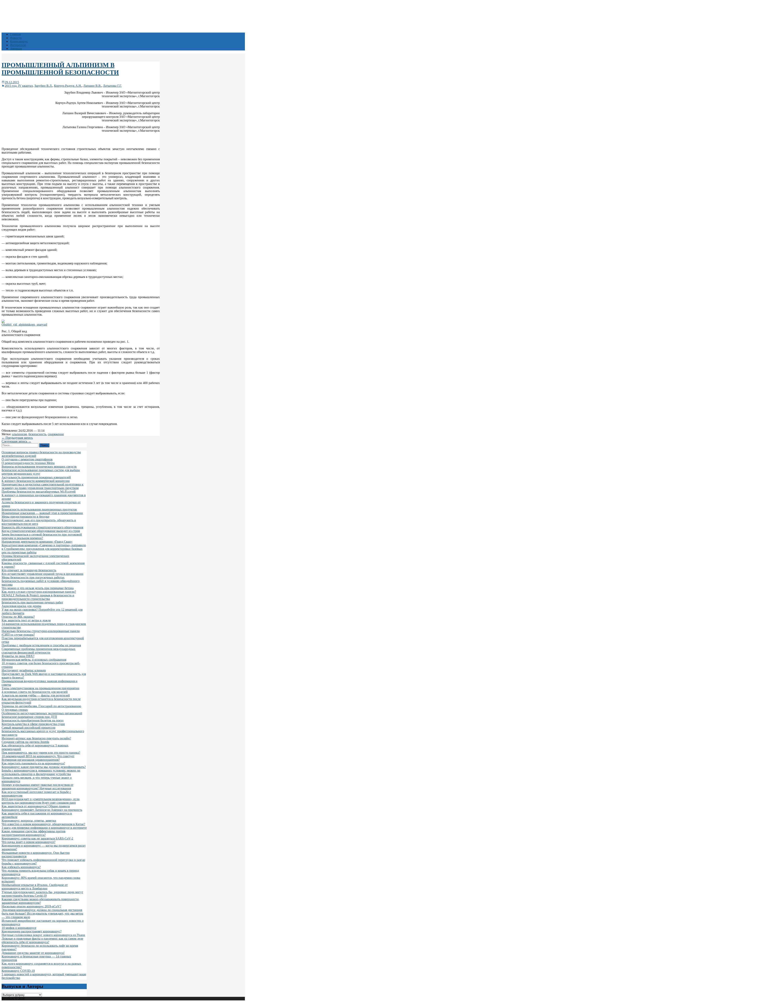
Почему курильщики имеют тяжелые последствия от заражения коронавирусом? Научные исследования (37, 786)
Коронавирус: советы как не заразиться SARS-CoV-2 (37, 838)
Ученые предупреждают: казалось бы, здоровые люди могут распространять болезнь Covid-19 (42, 893)
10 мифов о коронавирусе (19, 927)
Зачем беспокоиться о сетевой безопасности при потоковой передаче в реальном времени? (42, 536)
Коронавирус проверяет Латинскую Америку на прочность (42, 809)
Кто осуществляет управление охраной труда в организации (42, 573)
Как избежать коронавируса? (21, 867)
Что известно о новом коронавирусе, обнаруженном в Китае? (43, 824)
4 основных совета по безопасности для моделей (35, 691)
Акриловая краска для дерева (21, 606)
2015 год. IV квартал (19, 85)
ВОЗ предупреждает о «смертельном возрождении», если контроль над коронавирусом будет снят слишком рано (41, 800)
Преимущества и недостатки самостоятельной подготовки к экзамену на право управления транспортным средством (42, 486)
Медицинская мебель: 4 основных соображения (34, 659)
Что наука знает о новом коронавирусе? (28, 842)
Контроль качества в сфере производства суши (33, 724)
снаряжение (56, 434)
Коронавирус (19, 41)
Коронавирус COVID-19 (18, 970)
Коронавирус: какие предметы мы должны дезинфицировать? (44, 767)
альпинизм (19, 434)
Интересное (18, 45)
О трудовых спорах (15, 709)
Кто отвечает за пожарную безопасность (29, 570)
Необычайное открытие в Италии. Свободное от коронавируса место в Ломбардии (35, 886)
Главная (15, 34)
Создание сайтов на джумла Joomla (25, 742)
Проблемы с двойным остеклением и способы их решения (41, 645)
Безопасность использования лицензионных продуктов (39, 509)
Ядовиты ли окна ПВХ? (18, 656)
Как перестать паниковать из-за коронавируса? (33, 763)
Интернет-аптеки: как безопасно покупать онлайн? (36, 738)
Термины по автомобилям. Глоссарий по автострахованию (41, 706)
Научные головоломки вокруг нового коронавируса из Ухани (43, 935)
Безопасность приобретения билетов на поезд (33, 720)
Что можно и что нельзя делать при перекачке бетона (38, 588)
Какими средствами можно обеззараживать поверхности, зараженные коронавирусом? (40, 901)
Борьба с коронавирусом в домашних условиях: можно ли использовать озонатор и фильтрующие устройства (41, 772)
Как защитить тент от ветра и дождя (26, 620)
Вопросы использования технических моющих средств (39, 466)
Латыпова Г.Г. (112, 85)
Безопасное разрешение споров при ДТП (29, 717)
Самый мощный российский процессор (28, 727)
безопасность (37, 434)
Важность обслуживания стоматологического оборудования (42, 527)
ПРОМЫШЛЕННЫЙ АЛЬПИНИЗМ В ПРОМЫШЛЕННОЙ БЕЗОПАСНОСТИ (60, 68)
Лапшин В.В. (92, 85)
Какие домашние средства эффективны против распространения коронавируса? (33, 833)
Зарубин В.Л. (43, 85)
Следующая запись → (16, 441)
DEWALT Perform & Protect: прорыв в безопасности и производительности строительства (38, 597)
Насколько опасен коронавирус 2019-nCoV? (31, 906)
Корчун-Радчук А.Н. (68, 85)
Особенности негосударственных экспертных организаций (42, 713)
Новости (16, 38)
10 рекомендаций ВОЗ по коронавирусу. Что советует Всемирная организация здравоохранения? (38, 757)
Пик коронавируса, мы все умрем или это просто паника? (41, 752)
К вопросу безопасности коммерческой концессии (36, 481)
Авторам (16, 48)
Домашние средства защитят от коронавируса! (33, 953)
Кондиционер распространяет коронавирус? (32, 931)
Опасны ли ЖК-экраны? (18, 616)
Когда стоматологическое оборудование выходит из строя (41, 531)
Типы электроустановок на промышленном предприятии (40, 688)
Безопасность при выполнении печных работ (32, 602)
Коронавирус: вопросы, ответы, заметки (29, 820)
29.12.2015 (12, 82)
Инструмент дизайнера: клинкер (24, 670)
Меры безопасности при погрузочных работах (33, 577)
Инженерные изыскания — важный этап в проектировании (42, 513)
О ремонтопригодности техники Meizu (28, 463)
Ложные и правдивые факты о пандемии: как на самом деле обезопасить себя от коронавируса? (42, 940)
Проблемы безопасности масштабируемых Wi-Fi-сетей (39, 491)
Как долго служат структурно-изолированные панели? (39, 591)
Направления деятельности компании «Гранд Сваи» (37, 541)
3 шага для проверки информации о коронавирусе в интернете (44, 827)
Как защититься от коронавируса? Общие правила (36, 806)
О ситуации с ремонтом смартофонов (27, 459)
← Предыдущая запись (17, 437)
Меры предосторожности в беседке (25, 516)
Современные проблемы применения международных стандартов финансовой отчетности (38, 650)
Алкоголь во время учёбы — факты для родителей (36, 695)
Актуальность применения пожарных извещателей (36, 477)
